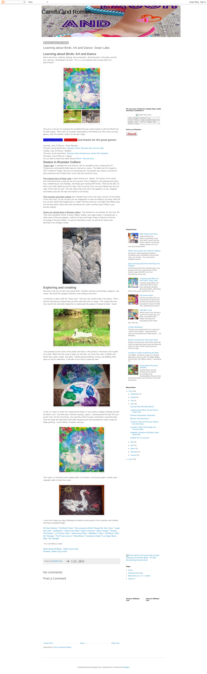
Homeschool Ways (79, 533)
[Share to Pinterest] (83, 561)
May (132, 442)
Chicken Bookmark (135, 327)
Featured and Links (135, 573)
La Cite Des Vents (62, 533)
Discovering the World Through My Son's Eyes (94, 528)
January (134, 455)
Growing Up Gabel (93, 536)
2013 (131, 459)
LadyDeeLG (58, 531)
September (135, 394)
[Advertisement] (138, 52)
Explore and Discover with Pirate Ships (143, 340)
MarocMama (79, 536)
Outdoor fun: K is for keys (139, 438)
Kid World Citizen (66, 528)
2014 (131, 391)
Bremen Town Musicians (139, 419)
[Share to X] (77, 561)
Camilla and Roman (66, 12)
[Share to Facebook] (80, 561)
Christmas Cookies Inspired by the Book (143, 353)
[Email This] (72, 561)
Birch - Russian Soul (85, 158)
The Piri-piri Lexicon (64, 536)
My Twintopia (48, 536)
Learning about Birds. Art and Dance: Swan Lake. (149, 280)
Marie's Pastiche (88, 531)
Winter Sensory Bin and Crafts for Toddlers (144, 251)
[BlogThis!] (75, 561)
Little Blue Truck (146, 310)
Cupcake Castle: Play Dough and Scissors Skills (143, 428)
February (134, 452)
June (133, 404)
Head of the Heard (71, 531)
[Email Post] (68, 561)
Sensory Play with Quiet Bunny (142, 407)
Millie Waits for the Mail (148, 234)
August (133, 397)
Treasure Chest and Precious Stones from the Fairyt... (144, 423)
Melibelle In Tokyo (96, 533)
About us (131, 579)
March (133, 449)
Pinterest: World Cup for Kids (55, 551)
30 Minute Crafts (112, 533)
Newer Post (48, 643)
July (132, 401)
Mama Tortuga (102, 531)
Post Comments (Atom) (62, 647)
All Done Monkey (50, 528)
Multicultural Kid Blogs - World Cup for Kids (61, 549)
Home (82, 643)
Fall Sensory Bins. (146, 295)
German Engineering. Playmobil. (142, 415)
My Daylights (54, 538)
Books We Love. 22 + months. (139, 576)
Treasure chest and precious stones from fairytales (87, 153)
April (132, 445)
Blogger (126, 667)
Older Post (115, 643)
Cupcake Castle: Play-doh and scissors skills (85, 148)
